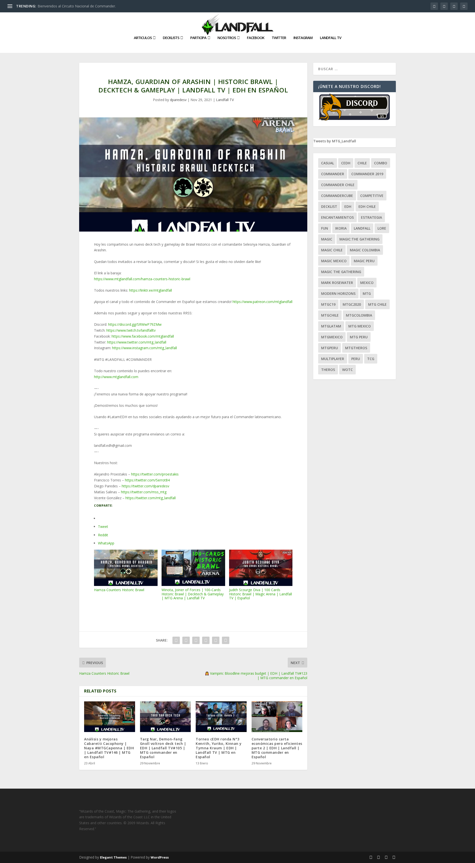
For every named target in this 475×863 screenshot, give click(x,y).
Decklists (171, 38)
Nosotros (226, 38)
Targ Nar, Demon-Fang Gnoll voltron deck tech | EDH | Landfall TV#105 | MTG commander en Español (163, 748)
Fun (324, 228)
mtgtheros (356, 347)
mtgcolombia (359, 315)
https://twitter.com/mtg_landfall (150, 498)
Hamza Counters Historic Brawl (119, 589)
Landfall (362, 228)
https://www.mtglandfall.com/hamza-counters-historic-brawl (142, 279)
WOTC (347, 369)
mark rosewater (337, 282)
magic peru (364, 261)
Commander (332, 174)
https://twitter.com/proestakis (155, 474)
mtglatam (331, 326)
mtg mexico (359, 326)
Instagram (302, 38)
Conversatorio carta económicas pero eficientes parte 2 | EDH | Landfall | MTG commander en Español (277, 748)
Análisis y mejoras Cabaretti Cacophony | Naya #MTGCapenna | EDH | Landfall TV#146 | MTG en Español (109, 748)
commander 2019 (367, 174)
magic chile (332, 250)
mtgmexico (332, 337)
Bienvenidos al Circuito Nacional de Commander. (77, 6)
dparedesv (178, 99)
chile (362, 163)
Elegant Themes (113, 857)
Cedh (345, 163)
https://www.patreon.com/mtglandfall (262, 301)
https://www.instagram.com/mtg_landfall (144, 347)
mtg (367, 293)
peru (355, 358)
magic (326, 239)
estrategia (371, 217)
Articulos (143, 38)
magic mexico (334, 261)
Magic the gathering (341, 271)
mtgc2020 (352, 304)
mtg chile (377, 304)
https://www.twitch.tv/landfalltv (131, 330)
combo (380, 163)
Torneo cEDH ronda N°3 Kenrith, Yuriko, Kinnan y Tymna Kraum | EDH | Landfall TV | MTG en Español (219, 748)
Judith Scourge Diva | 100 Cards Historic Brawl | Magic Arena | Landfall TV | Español (260, 593)
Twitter (279, 38)
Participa (198, 38)
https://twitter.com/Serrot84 (147, 480)
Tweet (103, 526)
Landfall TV (330, 38)
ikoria (341, 228)
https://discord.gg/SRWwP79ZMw (135, 324)
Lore (382, 228)
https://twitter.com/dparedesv (145, 486)
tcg (370, 358)
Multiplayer (332, 358)
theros (328, 369)
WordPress (160, 857)
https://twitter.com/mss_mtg (143, 492)
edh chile (367, 206)
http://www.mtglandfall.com (116, 376)
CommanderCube (337, 195)
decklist (329, 206)
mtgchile (330, 315)
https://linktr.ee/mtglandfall (150, 290)
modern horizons (338, 293)
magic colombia (365, 250)
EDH (347, 206)
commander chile (338, 184)
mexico (367, 282)
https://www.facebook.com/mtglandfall (143, 336)
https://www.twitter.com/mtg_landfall (136, 342)
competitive (371, 195)
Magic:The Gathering (359, 239)
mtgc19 (328, 304)
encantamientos (337, 217)
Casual (327, 163)
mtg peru (359, 337)
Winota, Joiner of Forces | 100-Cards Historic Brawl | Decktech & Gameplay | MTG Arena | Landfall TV (193, 593)
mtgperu (329, 347)
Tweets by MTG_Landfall (334, 141)
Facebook (255, 38)
